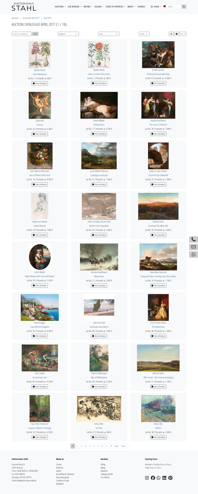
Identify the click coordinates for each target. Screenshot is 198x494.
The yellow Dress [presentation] (158, 326)
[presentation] (40, 54)
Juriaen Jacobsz (158, 69)
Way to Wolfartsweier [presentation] (99, 377)
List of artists (105, 477)
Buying (103, 467)
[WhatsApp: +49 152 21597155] (193, 254)
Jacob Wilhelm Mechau (99, 171)
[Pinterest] (171, 478)
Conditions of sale (62, 480)
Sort (181, 34)
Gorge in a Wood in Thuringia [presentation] (39, 428)
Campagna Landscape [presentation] (99, 175)
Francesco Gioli (99, 322)
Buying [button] (87, 6)
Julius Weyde (40, 272)
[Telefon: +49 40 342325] (193, 239)
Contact (141, 6)
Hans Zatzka (39, 373)
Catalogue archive (107, 474)
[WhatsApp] (159, 478)
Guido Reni (39, 120)
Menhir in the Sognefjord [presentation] (99, 225)
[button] (171, 34)
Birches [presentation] (158, 428)
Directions (59, 467)
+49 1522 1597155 (25, 477)
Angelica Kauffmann (158, 120)
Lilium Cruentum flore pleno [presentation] (99, 74)
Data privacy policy (62, 477)
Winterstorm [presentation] (99, 276)
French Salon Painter (158, 322)
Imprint (58, 470)
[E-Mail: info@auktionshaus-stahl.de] (193, 247)
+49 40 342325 (21, 470)
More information (41, 83)
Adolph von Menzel (39, 221)
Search (35, 34)
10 (111, 446)
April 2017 (48, 18)
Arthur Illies (99, 423)
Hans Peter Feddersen (39, 423)
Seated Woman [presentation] (40, 225)
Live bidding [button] (74, 6)
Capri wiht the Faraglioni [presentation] (39, 326)
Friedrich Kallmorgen (99, 373)
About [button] (130, 6)
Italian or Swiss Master (158, 171)
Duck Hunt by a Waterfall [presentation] (158, 175)
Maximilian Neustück (158, 272)
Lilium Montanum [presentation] (40, 74)
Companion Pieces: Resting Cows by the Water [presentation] (158, 276)
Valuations (104, 470)
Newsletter (60, 483)
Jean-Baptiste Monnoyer (39, 171)
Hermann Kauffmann (99, 272)
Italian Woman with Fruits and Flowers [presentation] (40, 276)
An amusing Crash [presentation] (40, 377)
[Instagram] (147, 478)
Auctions (15, 18)
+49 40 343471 (33, 470)
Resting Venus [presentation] (99, 124)
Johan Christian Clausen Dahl (99, 221)
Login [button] (156, 6)
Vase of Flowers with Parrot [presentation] (39, 175)
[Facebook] (153, 478)
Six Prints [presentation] (99, 428)
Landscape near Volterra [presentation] (99, 326)
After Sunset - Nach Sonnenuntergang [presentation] (158, 377)
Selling (103, 464)
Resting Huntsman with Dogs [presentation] (158, 74)
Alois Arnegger (39, 322)
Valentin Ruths (158, 221)
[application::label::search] (184, 7)
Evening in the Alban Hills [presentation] (158, 225)
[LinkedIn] (165, 478)
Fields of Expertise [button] (115, 6)
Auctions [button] (59, 6)
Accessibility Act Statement (65, 474)
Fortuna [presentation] (40, 124)
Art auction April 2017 (31, 18)
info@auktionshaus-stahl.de (26, 480)
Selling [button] (98, 6)
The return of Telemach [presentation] (158, 124)
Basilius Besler (39, 70)
